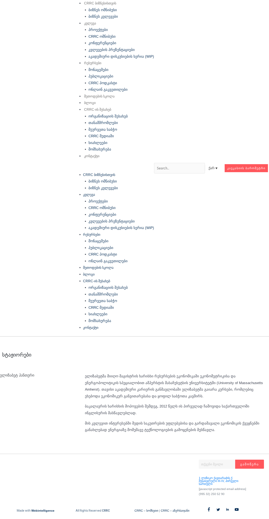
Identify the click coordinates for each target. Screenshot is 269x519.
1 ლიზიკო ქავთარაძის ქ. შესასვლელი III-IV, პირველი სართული (218, 481)
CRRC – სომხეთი (146, 510)
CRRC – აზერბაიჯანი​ (175, 510)
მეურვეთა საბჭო (102, 130)
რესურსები (92, 63)
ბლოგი (90, 103)
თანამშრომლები (103, 123)
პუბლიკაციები (100, 76)
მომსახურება (99, 149)
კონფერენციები (102, 43)
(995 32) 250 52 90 (211, 494)
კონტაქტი (91, 156)
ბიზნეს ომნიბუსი (102, 10)
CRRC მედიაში (101, 136)
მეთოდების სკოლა (99, 96)
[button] (113, 168)
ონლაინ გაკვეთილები (108, 90)
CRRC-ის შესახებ (97, 109)
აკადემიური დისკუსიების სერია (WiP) (121, 57)
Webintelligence (42, 510)
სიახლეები (97, 143)
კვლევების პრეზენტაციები (111, 50)
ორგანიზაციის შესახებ (108, 116)
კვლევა (90, 23)
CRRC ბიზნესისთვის (100, 3)
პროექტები (98, 30)
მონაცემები (98, 70)
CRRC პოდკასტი (102, 83)
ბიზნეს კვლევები (103, 17)
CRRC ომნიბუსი (102, 37)
